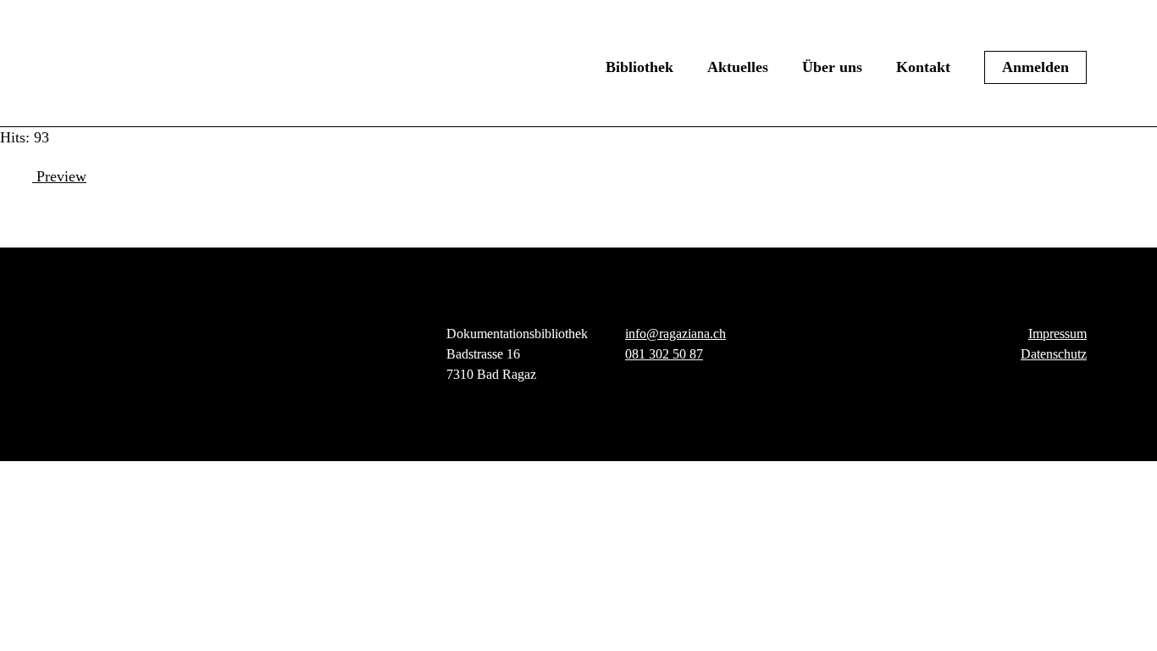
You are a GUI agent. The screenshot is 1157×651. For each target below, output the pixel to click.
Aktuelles (737, 66)
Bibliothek (639, 66)
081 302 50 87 (664, 354)
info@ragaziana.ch (675, 333)
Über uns (832, 66)
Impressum (1057, 333)
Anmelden (1035, 66)
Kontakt (923, 66)
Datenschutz (1054, 354)
